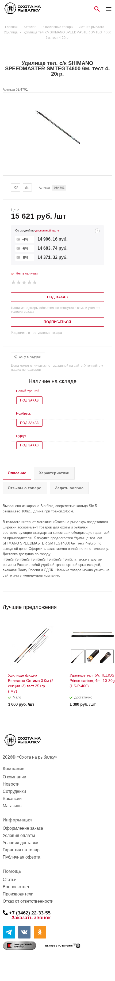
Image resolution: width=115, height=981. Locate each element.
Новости (11, 784)
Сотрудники (14, 791)
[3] (24, 282)
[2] (19, 282)
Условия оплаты (19, 835)
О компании (14, 777)
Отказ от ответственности (28, 901)
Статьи (10, 879)
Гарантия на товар (21, 850)
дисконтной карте (47, 230)
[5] (35, 282)
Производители (18, 894)
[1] (13, 282)
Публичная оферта (21, 857)
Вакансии (12, 798)
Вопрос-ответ (16, 887)
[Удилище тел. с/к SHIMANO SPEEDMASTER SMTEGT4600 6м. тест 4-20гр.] (57, 143)
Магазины (12, 806)
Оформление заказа (23, 828)
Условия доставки (20, 842)
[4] (29, 282)
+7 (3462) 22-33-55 (30, 912)
